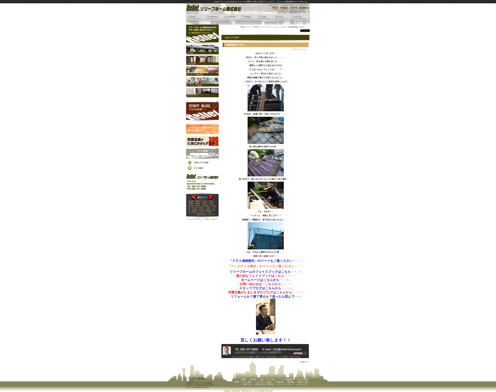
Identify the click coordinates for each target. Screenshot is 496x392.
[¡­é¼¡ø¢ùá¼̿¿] (265, 335)
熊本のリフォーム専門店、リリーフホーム (257, 27)
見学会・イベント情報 (242, 382)
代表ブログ (247, 384)
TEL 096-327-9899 (290, 8)
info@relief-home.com (200, 387)
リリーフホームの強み (263, 382)
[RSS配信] (202, 170)
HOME (243, 379)
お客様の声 (279, 382)
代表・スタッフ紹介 (267, 379)
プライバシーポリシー (285, 384)
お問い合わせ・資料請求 (264, 384)
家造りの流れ (303, 382)
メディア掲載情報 (286, 379)
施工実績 (291, 382)
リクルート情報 (302, 379)
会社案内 (253, 379)
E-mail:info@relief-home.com (293, 11)
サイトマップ (303, 384)
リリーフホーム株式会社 (213, 8)
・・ (265, 260)
